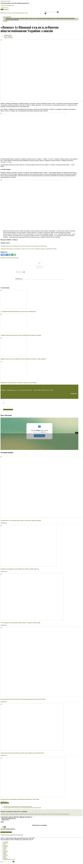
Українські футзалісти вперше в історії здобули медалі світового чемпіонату (24, 246)
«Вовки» (3, 257)
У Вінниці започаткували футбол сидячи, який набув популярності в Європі (21, 335)
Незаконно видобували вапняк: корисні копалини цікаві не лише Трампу (20, 799)
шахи (17, 257)
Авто (4, 844)
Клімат (5, 847)
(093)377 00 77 (4, 7)
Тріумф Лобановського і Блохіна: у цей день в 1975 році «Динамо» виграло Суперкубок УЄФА (29, 248)
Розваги (5, 852)
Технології (5, 851)
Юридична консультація (9, 859)
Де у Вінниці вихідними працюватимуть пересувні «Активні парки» (18, 311)
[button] (5, 21)
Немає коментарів (8, 37)
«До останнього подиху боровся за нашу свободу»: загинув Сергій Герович (20, 622)
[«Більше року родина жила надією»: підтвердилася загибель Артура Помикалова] (32, 750)
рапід (6, 257)
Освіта (4, 848)
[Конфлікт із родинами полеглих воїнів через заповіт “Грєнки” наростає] (28, 566)
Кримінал (5, 858)
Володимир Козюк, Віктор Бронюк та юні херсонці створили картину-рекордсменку (23, 699)
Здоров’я (5, 846)
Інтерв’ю (5, 855)
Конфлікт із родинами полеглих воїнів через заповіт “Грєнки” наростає (20, 569)
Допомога (5, 845)
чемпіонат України (11, 257)
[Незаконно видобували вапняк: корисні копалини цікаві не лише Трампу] (33, 796)
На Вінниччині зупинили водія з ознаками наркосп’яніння (18, 806)
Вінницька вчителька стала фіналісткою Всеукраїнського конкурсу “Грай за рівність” (24, 358)
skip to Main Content (5, 1)
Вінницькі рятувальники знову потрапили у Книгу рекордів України (19, 382)
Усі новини (5, 841)
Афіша (4, 853)
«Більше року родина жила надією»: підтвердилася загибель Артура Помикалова (22, 753)
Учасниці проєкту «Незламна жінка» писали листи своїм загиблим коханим (21, 520)
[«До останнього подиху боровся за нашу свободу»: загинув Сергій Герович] (32, 620)
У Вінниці (9, 36)
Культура (5, 854)
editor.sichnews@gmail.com (7, 5)
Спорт (5, 36)
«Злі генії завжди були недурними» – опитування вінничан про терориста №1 (22, 807)
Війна (4, 857)
